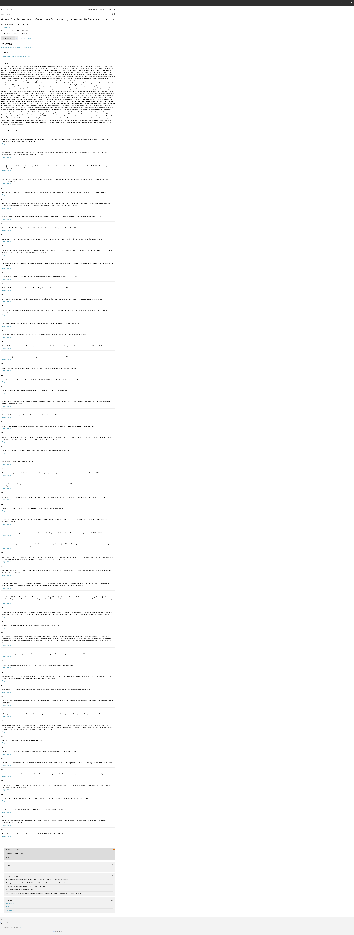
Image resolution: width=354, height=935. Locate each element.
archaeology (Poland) (7, 47)
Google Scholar (6, 144)
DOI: (15, 34)
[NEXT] (114, 14)
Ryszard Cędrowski (22, 24)
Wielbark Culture (27, 47)
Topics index (10, 907)
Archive (8, 858)
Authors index (10, 910)
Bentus (21, 927)
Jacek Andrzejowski (7, 24)
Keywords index (11, 903)
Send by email (10, 869)
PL (342, 2)
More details (7, 27)
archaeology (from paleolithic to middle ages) (17, 57)
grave (18, 47)
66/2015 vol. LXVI (6, 9)
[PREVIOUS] (112, 14)
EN (336, 2)
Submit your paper (12, 849)
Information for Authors (14, 854)
